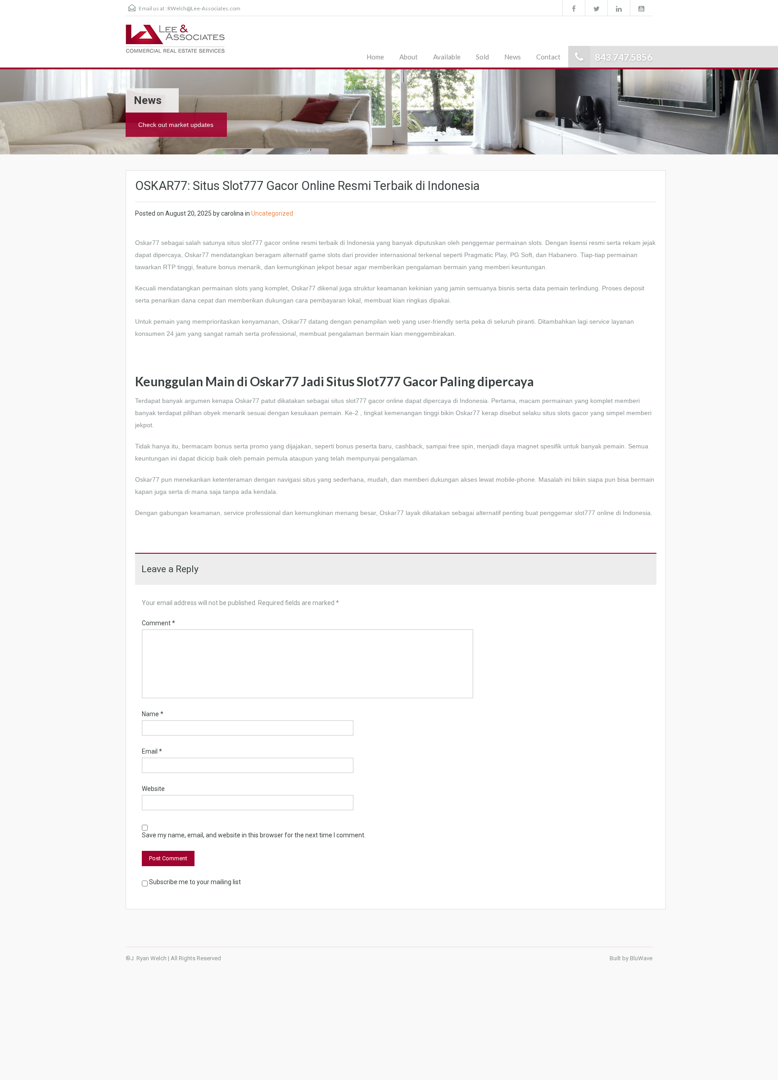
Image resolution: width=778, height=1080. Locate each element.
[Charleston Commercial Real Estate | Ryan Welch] (175, 43)
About (408, 57)
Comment (158, 623)
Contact (548, 57)
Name (152, 714)
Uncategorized (272, 213)
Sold (482, 57)
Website (153, 788)
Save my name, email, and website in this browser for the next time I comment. (254, 835)
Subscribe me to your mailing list (194, 882)
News (512, 57)
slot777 (356, 400)
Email (152, 751)
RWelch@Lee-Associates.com (203, 8)
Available (447, 57)
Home (375, 57)
